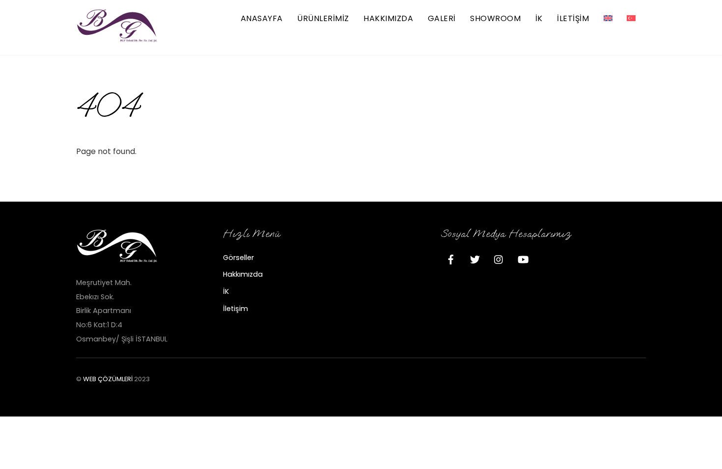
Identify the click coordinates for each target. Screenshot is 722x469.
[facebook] (451, 258)
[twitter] (475, 258)
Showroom (495, 18)
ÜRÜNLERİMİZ (323, 18)
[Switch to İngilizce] (608, 19)
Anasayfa (262, 18)
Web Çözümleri (108, 379)
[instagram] (499, 258)
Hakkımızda (388, 18)
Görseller (238, 257)
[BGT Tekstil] (118, 38)
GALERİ (442, 18)
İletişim (235, 308)
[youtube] (523, 258)
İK (539, 18)
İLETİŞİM (573, 18)
